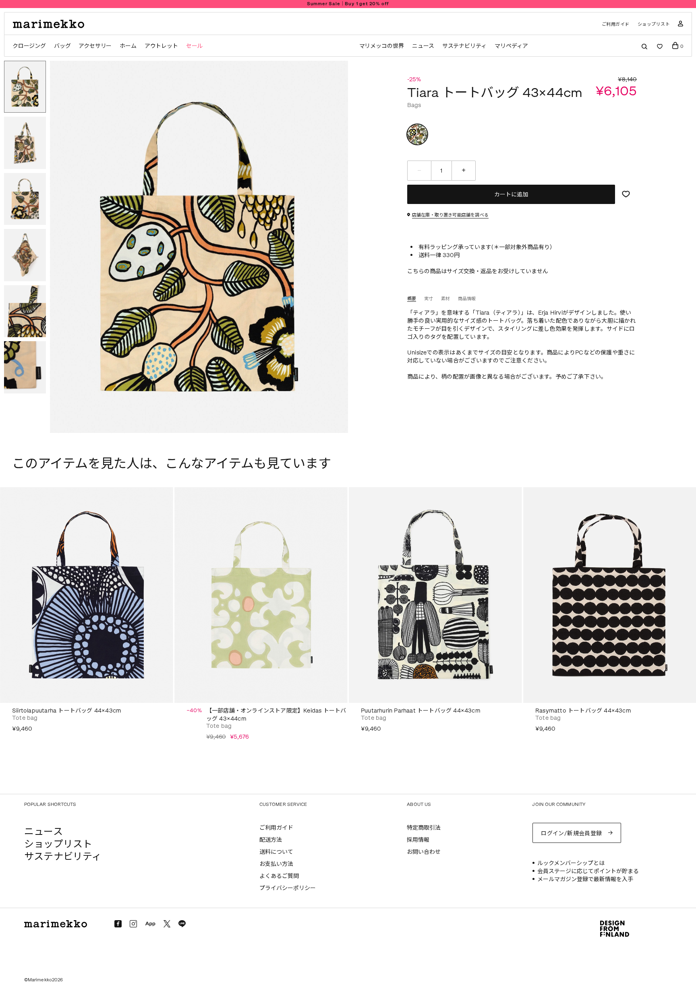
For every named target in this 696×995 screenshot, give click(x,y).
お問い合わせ (424, 852)
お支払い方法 (276, 864)
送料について (276, 852)
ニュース (423, 46)
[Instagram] (133, 923)
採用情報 (418, 839)
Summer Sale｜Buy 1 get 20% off (348, 3)
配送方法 (270, 839)
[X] (167, 923)
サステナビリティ (464, 46)
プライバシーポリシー (287, 888)
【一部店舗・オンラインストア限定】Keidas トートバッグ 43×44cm (276, 714)
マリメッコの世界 (381, 46)
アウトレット (161, 46)
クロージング (29, 46)
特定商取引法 (424, 827)
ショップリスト (654, 24)
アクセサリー (95, 46)
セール (194, 46)
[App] (150, 924)
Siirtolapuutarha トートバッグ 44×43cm (66, 710)
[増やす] (464, 171)
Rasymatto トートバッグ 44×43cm (583, 710)
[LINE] (182, 923)
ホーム (128, 46)
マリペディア (511, 46)
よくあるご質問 (279, 876)
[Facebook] (118, 923)
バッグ (62, 46)
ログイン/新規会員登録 (571, 833)
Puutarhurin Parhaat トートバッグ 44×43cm (421, 710)
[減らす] (419, 171)
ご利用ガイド (616, 24)
